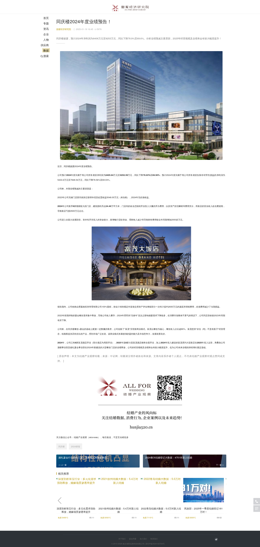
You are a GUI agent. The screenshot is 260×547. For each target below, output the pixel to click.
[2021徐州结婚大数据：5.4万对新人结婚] (118, 489)
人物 (46, 39)
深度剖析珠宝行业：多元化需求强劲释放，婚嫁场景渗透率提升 (76, 510)
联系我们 (154, 538)
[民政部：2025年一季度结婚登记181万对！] (203, 489)
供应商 (45, 45)
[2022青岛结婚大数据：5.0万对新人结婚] (161, 489)
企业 (46, 34)
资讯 (46, 29)
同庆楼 (61, 446)
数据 (46, 50)
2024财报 (75, 446)
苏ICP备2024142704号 (155, 543)
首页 (46, 18)
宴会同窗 (132, 538)
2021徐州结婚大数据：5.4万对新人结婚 (119, 510)
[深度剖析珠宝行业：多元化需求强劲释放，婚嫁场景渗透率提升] (76, 489)
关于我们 (122, 538)
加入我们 (143, 538)
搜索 (46, 56)
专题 (46, 23)
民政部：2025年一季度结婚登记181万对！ (203, 510)
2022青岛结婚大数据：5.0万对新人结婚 (161, 510)
